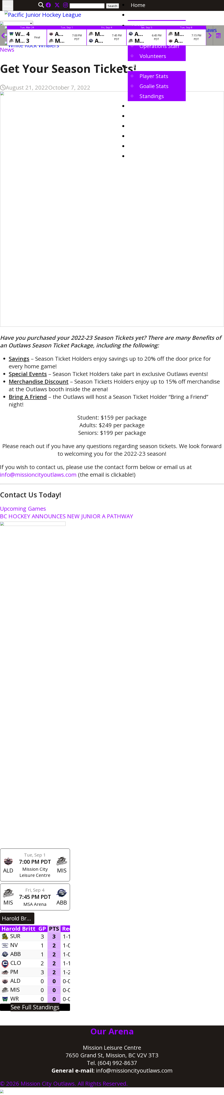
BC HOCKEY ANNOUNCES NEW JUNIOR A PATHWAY (66, 516)
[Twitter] (57, 5)
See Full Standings (35, 1007)
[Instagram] (65, 5)
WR (14, 998)
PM (14, 972)
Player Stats (154, 76)
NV (14, 945)
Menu (8, 6)
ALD (15, 980)
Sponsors (142, 126)
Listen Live (143, 156)
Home (138, 5)
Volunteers (153, 56)
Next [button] (209, 35)
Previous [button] (3, 35)
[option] (27, 36)
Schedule (142, 106)
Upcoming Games (23, 508)
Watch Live (144, 146)
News (137, 15)
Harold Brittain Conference (18, 918)
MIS (15, 989)
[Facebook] (48, 5)
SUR (15, 936)
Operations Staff (159, 45)
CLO (15, 963)
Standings (152, 96)
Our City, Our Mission (157, 116)
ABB (15, 954)
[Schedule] (218, 35)
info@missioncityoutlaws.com (38, 474)
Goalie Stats (154, 86)
